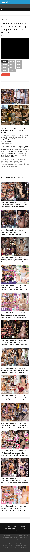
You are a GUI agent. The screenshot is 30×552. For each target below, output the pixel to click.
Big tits (11, 135)
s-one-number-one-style (20, 149)
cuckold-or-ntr (21, 153)
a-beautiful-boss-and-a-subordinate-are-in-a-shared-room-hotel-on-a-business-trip (14, 147)
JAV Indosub (22, 528)
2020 (11, 157)
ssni (23, 155)
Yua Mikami (9, 141)
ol (14, 153)
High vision (18, 137)
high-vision (14, 151)
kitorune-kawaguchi (11, 146)
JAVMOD (6, 2)
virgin (2, 155)
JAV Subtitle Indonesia (10, 526)
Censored (18, 135)
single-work (22, 151)
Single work (9, 139)
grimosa (3, 153)
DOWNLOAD (5, 75)
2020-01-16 (4, 157)
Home (2, 19)
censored (17, 157)
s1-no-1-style (5, 151)
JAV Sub (15, 530)
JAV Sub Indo (22, 526)
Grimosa (10, 137)
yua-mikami (9, 155)
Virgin (17, 139)
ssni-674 (17, 155)
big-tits (10, 153)
